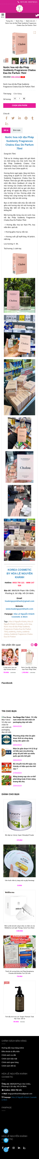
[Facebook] (6, 117)
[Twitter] (13, 117)
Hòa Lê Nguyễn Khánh (18, 621)
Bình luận (16, 130)
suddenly (12, 632)
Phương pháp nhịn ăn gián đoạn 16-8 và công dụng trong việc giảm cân (24, 738)
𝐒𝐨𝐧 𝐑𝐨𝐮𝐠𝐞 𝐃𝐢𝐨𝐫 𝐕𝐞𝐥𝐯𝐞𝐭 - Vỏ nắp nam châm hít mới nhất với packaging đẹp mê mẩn (25, 719)
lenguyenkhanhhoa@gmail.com (20, 1094)
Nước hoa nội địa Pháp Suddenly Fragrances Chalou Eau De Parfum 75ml (17, 629)
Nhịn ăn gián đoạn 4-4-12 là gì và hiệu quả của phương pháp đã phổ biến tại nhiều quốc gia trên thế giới (25, 752)
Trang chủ (10, 21)
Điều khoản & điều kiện (11, 1051)
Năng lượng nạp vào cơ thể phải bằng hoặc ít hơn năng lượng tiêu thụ (24, 779)
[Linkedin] (19, 117)
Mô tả (6, 130)
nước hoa (28, 624)
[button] (36, 16)
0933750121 (32, 2)
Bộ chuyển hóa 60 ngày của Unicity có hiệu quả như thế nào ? (24, 766)
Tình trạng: (7, 94)
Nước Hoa (20, 21)
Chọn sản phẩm (19, 105)
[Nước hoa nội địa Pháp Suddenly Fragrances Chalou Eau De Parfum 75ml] (19, 8)
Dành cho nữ (31, 21)
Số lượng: (7, 99)
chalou (19, 632)
